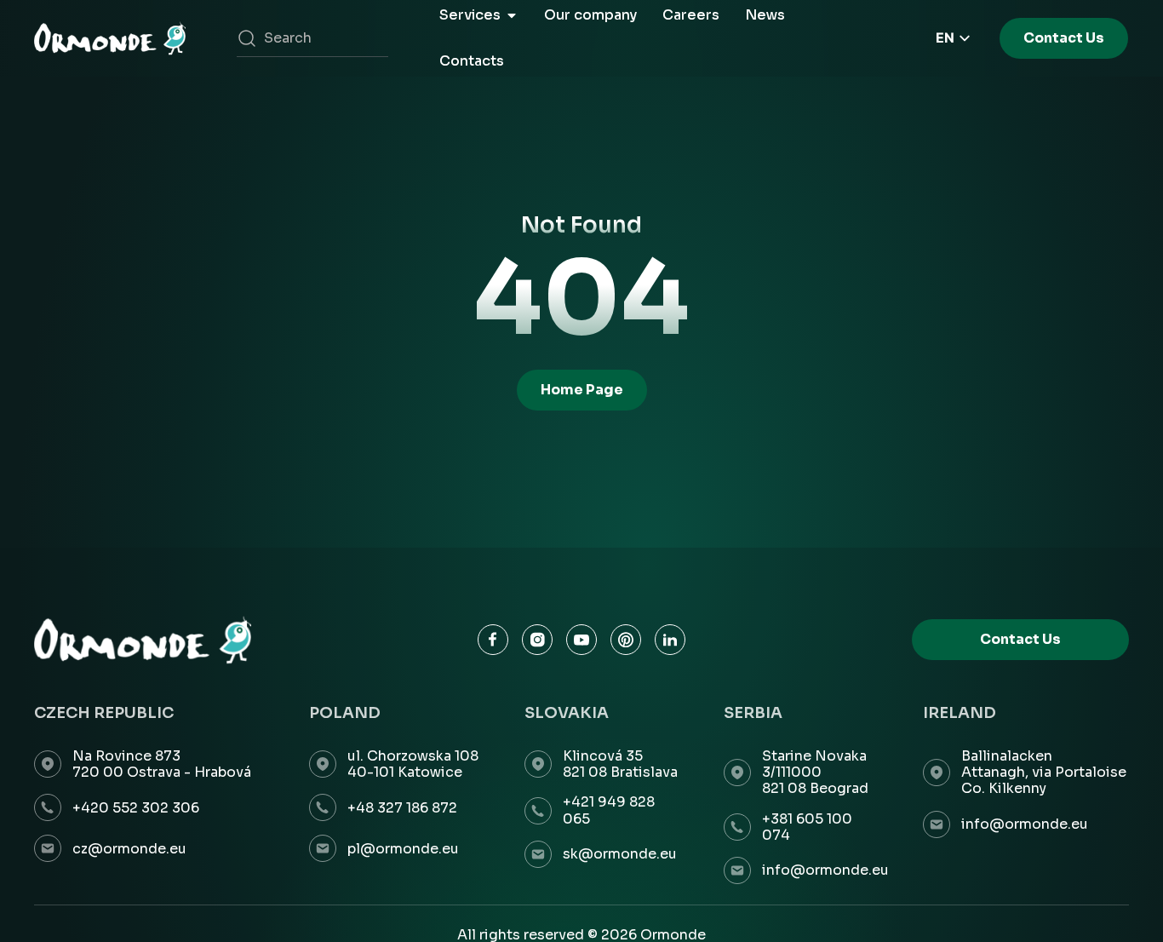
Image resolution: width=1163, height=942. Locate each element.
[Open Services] (511, 15)
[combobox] (312, 38)
